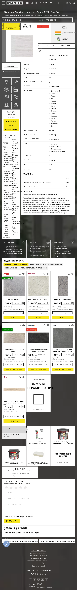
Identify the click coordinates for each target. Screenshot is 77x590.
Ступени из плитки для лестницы (15, 233)
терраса (53, 96)
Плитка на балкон (15, 194)
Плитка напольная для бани (15, 206)
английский (55, 139)
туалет (53, 118)
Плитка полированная (16, 220)
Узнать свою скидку (11, 66)
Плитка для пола (7, 236)
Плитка (53, 59)
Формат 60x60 (11, 268)
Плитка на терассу (15, 198)
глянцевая (54, 144)
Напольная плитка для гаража (7, 215)
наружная (54, 123)
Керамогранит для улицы (8, 170)
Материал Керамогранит (16, 264)
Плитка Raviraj (6, 225)
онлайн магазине (28, 202)
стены (53, 113)
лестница (54, 111)
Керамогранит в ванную (8, 161)
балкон (53, 101)
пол (52, 98)
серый (53, 165)
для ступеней (55, 91)
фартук (53, 121)
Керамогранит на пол (8, 182)
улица (53, 93)
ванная (53, 103)
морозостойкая (56, 146)
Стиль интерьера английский (33, 268)
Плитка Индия (14, 175)
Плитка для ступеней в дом (15, 147)
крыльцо (54, 116)
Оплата (32, 242)
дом (52, 126)
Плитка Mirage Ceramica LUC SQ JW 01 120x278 (58, 541)
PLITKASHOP (39, 550)
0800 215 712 (46, 2)
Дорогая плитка (6, 143)
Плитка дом (14, 171)
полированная (56, 149)
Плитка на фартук (15, 201)
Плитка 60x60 (6, 221)
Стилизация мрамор (52, 264)
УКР (41, 558)
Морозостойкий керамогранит (9, 210)
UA (57, 3)
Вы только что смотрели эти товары (11, 435)
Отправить (12, 521)
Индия (53, 73)
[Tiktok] (46, 579)
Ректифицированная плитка (18, 224)
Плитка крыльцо (14, 182)
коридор (53, 108)
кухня (53, 106)
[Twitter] (34, 579)
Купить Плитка (39, 384)
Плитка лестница (15, 186)
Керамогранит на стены (8, 186)
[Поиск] (74, 3)
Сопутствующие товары (11, 428)
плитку (49, 204)
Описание (65, 46)
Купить (14, 318)
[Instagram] (42, 579)
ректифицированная (58, 151)
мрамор (53, 135)
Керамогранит (8, 158)
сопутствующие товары (63, 455)
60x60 (53, 160)
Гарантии (57, 242)
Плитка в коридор (6, 228)
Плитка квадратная (15, 179)
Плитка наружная (15, 211)
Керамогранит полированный (8, 195)
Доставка (9, 242)
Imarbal (53, 69)
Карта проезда (38, 566)
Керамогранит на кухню (8, 178)
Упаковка (51, 46)
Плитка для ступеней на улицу (15, 161)
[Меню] (3, 2)
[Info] (32, 2)
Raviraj (6, 140)
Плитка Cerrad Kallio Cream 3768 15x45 (21, 541)
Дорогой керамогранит (8, 155)
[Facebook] (30, 579)
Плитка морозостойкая (17, 190)
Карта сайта (34, 555)
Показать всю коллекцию (11, 125)
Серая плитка (14, 228)
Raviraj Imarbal (11, 113)
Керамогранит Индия (8, 174)
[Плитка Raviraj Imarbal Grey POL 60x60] (11, 46)
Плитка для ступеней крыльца (15, 154)
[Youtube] (38, 579)
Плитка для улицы (15, 167)
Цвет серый (35, 264)
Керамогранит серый (8, 199)
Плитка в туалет (6, 232)
